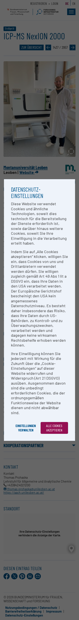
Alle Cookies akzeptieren (54, 428)
